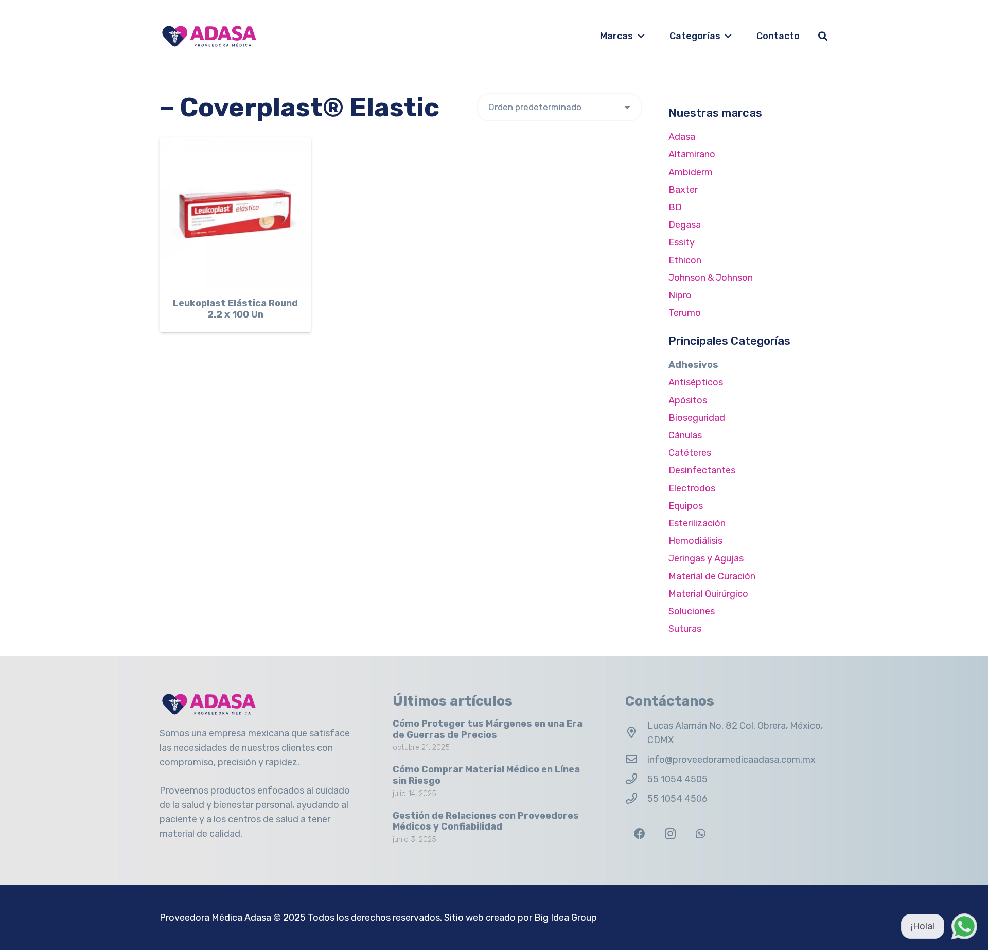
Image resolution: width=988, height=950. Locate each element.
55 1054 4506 (677, 798)
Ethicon (684, 260)
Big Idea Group (565, 917)
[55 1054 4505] (636, 779)
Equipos (685, 506)
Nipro (680, 295)
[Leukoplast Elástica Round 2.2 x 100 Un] (235, 213)
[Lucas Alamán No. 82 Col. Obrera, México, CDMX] (636, 732)
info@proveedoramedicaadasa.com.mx (731, 759)
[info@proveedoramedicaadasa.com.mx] (636, 759)
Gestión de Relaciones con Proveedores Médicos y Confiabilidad (486, 821)
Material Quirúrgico (708, 594)
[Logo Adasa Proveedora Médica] (209, 36)
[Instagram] (670, 834)
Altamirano (691, 154)
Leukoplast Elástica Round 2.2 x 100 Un (235, 308)
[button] (639, 36)
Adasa (681, 137)
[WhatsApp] (700, 834)
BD (675, 207)
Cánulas (685, 435)
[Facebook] (639, 834)
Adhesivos (693, 365)
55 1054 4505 (677, 779)
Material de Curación (711, 576)
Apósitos (687, 400)
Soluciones (691, 611)
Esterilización (697, 523)
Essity (681, 242)
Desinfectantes (701, 470)
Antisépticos (695, 382)
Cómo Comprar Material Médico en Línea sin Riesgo (486, 775)
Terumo (684, 313)
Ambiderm (690, 172)
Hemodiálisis (695, 541)
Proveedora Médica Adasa (215, 917)
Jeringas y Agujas (706, 558)
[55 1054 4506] (636, 798)
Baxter (683, 190)
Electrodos (691, 488)
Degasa (684, 225)
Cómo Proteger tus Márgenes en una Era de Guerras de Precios (488, 729)
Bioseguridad (696, 418)
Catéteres (689, 453)
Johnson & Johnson (710, 278)
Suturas (684, 629)
